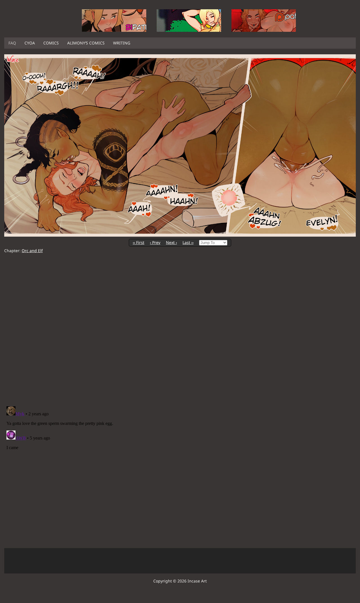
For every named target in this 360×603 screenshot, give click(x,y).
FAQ (12, 43)
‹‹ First (138, 242)
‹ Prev (155, 242)
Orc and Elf (32, 250)
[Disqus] (180, 329)
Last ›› (188, 242)
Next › (171, 242)
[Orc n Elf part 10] (180, 235)
